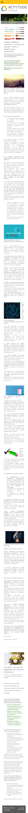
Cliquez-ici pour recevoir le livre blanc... (13, 798)
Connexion (21, 807)
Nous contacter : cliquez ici (10, 639)
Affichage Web (21, 809)
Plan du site (6, 809)
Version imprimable (9, 807)
